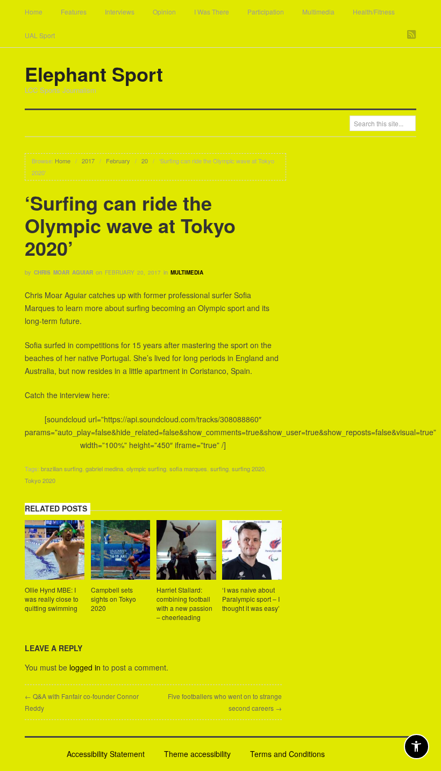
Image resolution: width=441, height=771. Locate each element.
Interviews (119, 11)
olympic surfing (146, 468)
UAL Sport (40, 35)
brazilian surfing (61, 468)
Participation (265, 11)
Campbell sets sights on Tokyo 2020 (113, 599)
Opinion (164, 11)
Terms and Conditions (287, 753)
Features (74, 11)
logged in (85, 667)
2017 (88, 160)
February (118, 160)
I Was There (211, 11)
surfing (219, 468)
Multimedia (318, 11)
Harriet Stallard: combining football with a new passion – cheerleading (184, 603)
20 (144, 160)
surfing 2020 (248, 468)
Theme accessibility (197, 753)
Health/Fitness (374, 11)
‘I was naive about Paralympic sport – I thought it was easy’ (251, 599)
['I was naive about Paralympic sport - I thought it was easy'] (252, 551)
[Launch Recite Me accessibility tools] (416, 746)
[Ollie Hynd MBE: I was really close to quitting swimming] (54, 551)
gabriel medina (104, 468)
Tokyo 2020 (40, 480)
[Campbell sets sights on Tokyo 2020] (121, 551)
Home (33, 11)
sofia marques (188, 468)
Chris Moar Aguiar (63, 272)
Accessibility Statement (106, 753)
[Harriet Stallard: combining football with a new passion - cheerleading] (186, 551)
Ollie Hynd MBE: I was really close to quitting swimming (52, 599)
